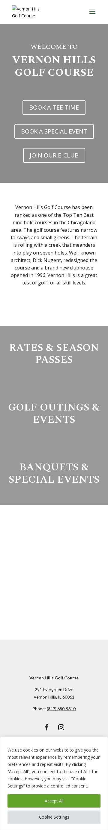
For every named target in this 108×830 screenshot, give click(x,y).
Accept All (54, 801)
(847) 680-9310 (61, 708)
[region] (54, 783)
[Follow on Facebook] (47, 727)
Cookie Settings (54, 817)
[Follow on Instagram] (61, 727)
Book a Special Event (54, 131)
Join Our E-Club (54, 155)
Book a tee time (54, 107)
